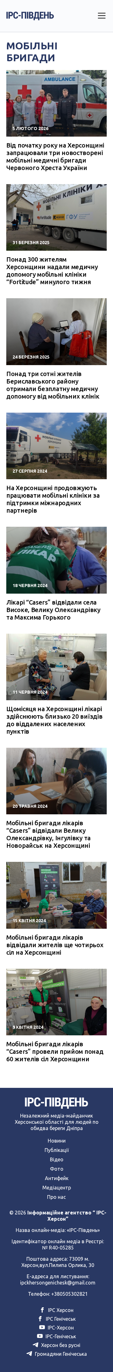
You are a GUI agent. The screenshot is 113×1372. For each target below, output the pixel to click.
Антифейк (56, 1178)
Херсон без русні (60, 1345)
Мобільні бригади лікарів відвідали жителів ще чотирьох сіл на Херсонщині (54, 945)
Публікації (57, 1150)
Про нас (56, 1197)
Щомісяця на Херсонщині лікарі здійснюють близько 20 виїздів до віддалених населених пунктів (54, 720)
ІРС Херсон (60, 1310)
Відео (56, 1159)
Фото (56, 1169)
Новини (57, 1140)
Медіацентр (56, 1187)
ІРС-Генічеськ (60, 1336)
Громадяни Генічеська (60, 1354)
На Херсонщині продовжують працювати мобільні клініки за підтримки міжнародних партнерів (53, 499)
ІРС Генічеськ (60, 1319)
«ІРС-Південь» (83, 1230)
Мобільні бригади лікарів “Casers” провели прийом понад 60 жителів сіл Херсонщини (54, 1051)
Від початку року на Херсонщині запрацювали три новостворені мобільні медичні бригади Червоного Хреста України (55, 156)
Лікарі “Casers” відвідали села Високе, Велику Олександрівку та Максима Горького (53, 610)
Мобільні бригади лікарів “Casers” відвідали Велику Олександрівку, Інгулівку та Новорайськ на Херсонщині (48, 834)
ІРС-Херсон (60, 1327)
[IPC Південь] (30, 16)
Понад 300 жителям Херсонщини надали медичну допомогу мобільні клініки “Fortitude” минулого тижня (52, 270)
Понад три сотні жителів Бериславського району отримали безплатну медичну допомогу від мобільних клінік (52, 385)
